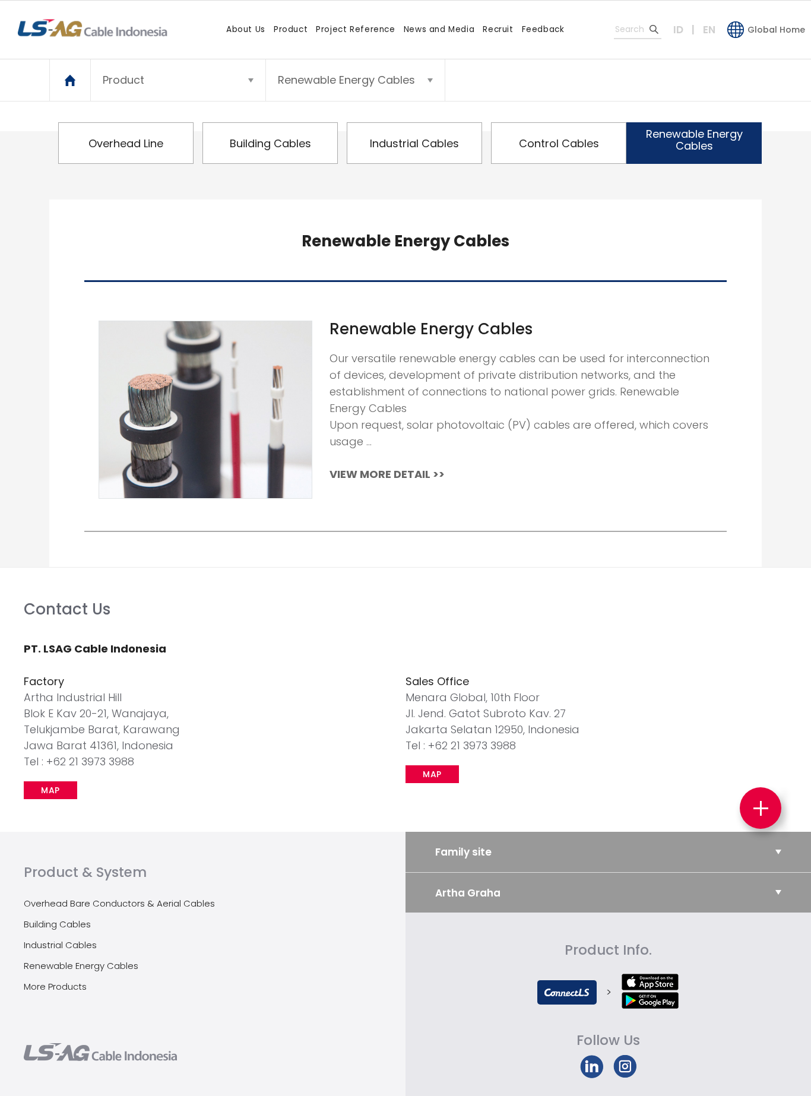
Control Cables (559, 143)
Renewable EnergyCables (694, 139)
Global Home (776, 30)
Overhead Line (125, 143)
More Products (55, 986)
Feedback (543, 29)
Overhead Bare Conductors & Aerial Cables (119, 903)
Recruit (498, 29)
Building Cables (270, 143)
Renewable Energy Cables (81, 965)
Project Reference (355, 29)
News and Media (439, 29)
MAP (51, 790)
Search (654, 29)
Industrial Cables (414, 143)
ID (678, 30)
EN (709, 30)
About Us (245, 29)
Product (291, 29)
